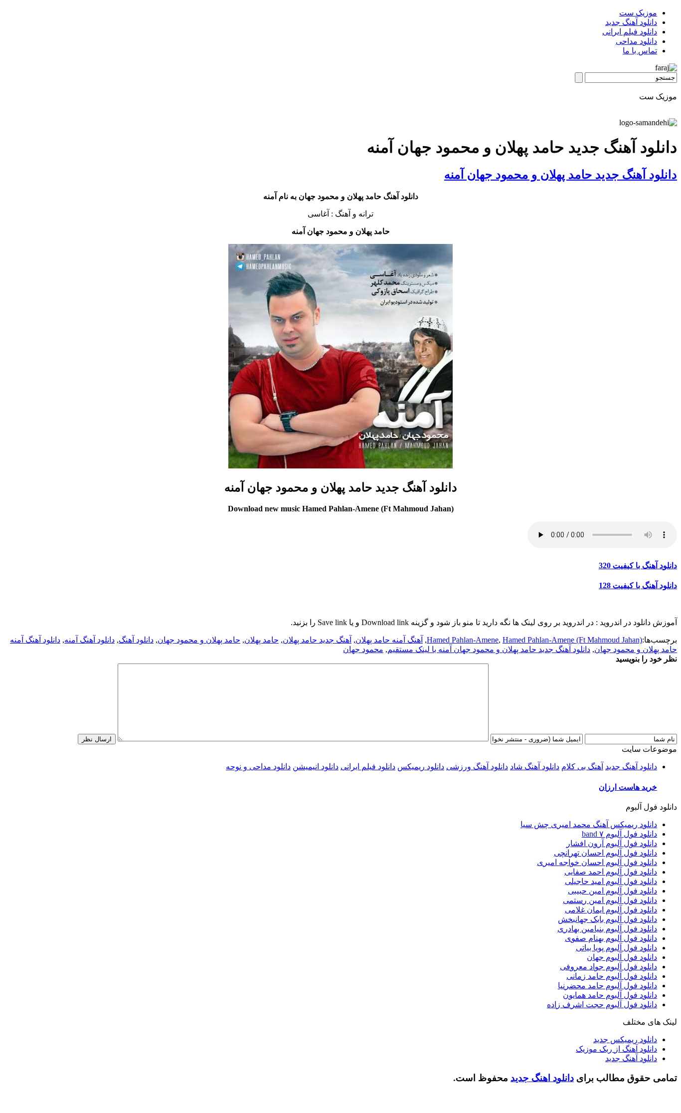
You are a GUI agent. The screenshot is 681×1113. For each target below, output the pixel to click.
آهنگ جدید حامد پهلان (317, 640)
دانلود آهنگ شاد (534, 766)
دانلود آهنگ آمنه (89, 640)
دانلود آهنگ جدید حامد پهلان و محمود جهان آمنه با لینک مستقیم (488, 649)
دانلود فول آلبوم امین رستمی (610, 900)
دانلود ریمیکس (420, 766)
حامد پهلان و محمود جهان (199, 640)
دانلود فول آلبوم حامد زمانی (611, 976)
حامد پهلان (261, 640)
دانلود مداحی (636, 41)
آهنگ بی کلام (582, 766)
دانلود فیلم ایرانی (629, 31)
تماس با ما (640, 50)
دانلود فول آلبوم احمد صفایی (610, 872)
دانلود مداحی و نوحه (258, 766)
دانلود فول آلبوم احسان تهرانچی (605, 853)
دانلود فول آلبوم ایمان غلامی (611, 909)
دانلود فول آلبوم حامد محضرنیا (607, 985)
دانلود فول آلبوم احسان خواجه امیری (597, 862)
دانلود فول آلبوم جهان (622, 957)
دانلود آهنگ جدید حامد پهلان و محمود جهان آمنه (560, 174)
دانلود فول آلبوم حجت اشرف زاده (602, 1004)
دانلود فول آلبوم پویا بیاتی (616, 947)
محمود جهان (363, 649)
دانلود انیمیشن (316, 766)
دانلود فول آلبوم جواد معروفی (608, 966)
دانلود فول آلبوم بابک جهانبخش (607, 919)
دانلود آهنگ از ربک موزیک (616, 1049)
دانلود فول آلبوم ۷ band (619, 834)
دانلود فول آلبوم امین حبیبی (612, 891)
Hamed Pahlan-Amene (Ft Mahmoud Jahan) (572, 640)
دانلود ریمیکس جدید (625, 1039)
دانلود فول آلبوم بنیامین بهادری (607, 928)
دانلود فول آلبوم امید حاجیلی (611, 881)
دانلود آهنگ (136, 640)
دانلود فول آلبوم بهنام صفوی (611, 938)
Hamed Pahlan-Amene (463, 640)
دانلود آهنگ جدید (631, 22)
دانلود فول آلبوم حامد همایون (610, 995)
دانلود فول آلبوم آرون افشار (611, 843)
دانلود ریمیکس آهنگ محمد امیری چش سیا (588, 824)
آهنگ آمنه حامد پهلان (389, 640)
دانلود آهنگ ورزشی (477, 766)
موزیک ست (638, 12)
